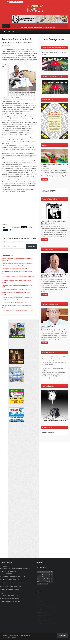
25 (49, 581)
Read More (44, 179)
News (13, 45)
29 (42, 583)
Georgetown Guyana (42, 612)
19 (51, 579)
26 (51, 581)
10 (47, 576)
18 (49, 579)
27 (38, 583)
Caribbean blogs (41, 604)
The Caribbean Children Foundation (46, 623)
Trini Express (40, 626)
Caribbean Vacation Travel (44, 607)
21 (40, 581)
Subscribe (31, 246)
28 (40, 583)
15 (42, 579)
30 (44, 583)
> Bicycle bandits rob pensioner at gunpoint (14, 268)
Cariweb (39, 609)
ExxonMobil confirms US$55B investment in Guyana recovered (37, 25)
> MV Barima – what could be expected (13, 300)
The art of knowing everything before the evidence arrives (54, 222)
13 (38, 579)
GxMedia (4, 637)
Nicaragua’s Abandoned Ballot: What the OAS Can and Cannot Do (54, 275)
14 (40, 579)
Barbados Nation (41, 598)
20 (38, 581)
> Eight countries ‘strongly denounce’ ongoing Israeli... (17, 263)
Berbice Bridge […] (50, 432)
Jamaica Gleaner (41, 620)
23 (44, 581)
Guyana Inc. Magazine (43, 618)
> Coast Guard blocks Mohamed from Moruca (15, 302)
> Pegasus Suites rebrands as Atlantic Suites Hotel (16, 289)
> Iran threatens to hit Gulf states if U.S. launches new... (18, 310)
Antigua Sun (40, 596)
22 (42, 581)
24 (47, 581)
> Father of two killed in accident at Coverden (15, 266)
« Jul (38, 585)
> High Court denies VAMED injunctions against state (17, 297)
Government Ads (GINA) (43, 615)
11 (49, 576)
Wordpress (39, 628)
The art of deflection (48, 326)
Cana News (40, 601)
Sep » (42, 585)
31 (47, 583)
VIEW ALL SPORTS (49, 191)
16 (44, 579)
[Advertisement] (19, 209)
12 (51, 576)
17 (47, 579)
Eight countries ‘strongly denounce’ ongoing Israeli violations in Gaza (38, 27)
